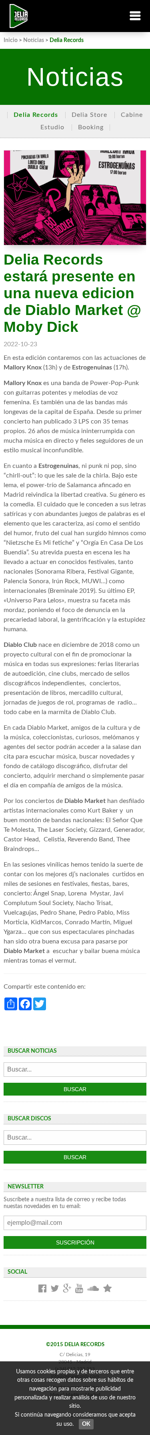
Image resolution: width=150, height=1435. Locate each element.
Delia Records (36, 115)
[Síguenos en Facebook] (42, 1289)
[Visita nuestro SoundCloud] (93, 1289)
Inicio (11, 40)
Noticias (33, 40)
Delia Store (89, 115)
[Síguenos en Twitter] (54, 1289)
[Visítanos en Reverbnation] (107, 1289)
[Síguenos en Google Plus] (67, 1289)
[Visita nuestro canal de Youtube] (79, 1289)
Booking (91, 127)
